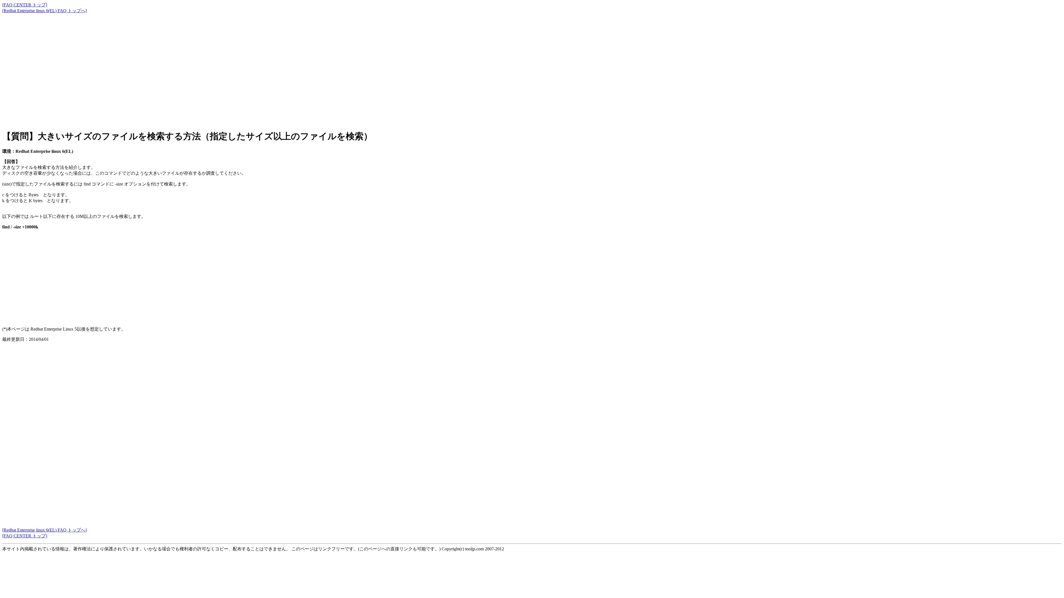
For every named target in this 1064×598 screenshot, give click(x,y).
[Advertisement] (168, 66)
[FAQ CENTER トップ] (24, 4)
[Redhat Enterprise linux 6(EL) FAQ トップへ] (44, 10)
